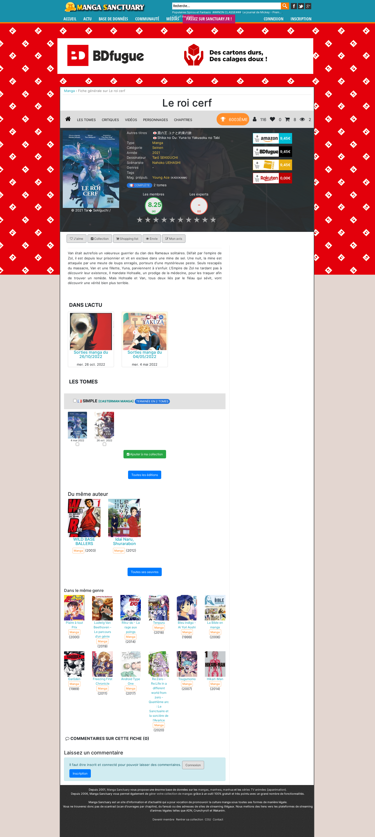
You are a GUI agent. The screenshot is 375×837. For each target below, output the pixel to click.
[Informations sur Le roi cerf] (68, 120)
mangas (203, 789)
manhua (228, 789)
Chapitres (183, 120)
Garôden (74, 679)
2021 (156, 153)
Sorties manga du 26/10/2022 (91, 354)
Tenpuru (159, 623)
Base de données (113, 19)
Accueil (70, 19)
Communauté (147, 19)
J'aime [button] (78, 239)
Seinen (157, 147)
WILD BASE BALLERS (84, 541)
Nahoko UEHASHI (166, 163)
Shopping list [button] (128, 239)
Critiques (110, 120)
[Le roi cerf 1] (77, 425)
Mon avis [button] (175, 239)
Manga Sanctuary (118, 789)
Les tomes (86, 120)
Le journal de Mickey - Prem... (262, 12)
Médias (172, 19)
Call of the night (183, 16)
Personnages (155, 120)
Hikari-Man (215, 679)
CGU (208, 819)
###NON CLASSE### (226, 12)
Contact (218, 819)
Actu (87, 19)
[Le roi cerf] (91, 169)
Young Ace (161, 177)
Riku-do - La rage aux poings (131, 627)
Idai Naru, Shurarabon (124, 541)
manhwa (215, 789)
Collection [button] (101, 239)
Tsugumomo (187, 679)
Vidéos (131, 120)
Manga (104, 7)
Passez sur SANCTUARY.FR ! (209, 19)
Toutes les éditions (144, 475)
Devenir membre (163, 819)
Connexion (273, 19)
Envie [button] (153, 239)
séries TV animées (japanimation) (264, 789)
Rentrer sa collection (189, 819)
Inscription (301, 19)
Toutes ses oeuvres (144, 572)
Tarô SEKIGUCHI (165, 157)
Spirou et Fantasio (199, 12)
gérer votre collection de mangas (171, 793)
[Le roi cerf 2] (104, 425)
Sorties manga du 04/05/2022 (145, 354)
